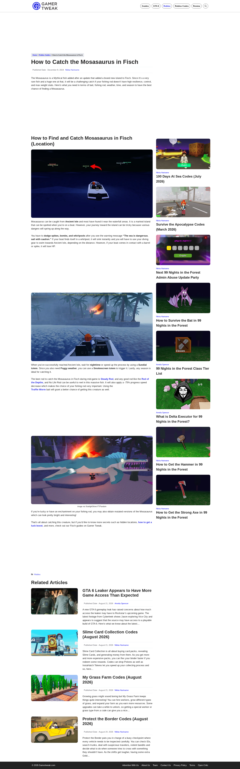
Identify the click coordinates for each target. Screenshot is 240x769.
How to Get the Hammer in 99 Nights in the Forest (179, 467)
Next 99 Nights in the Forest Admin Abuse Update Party (178, 275)
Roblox (166, 6)
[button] (205, 6)
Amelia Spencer (121, 603)
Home (34, 55)
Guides (145, 6)
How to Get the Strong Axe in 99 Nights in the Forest (181, 515)
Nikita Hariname (72, 70)
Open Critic (203, 765)
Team (155, 765)
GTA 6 (156, 6)
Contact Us (166, 765)
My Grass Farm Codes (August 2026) (112, 679)
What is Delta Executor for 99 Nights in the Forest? (179, 419)
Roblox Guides (45, 55)
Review (196, 6)
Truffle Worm (38, 389)
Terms (192, 765)
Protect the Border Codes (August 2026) (115, 721)
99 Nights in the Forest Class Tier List (182, 371)
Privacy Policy (180, 765)
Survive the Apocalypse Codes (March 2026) (180, 227)
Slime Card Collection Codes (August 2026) (110, 634)
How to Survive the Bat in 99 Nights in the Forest (178, 323)
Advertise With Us (130, 765)
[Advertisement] (120, 31)
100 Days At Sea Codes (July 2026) (178, 178)
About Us (146, 765)
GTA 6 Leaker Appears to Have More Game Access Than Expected (117, 593)
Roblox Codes (182, 6)
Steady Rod (107, 379)
